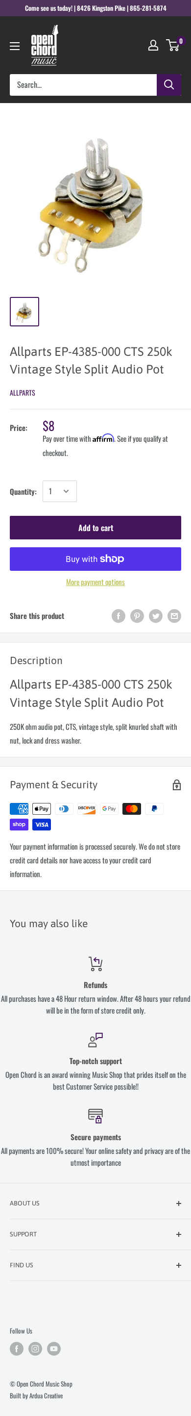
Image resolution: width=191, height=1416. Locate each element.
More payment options (95, 581)
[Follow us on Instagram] (35, 1349)
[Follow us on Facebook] (17, 1349)
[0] (173, 45)
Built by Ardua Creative (36, 1395)
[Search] (169, 85)
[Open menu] (15, 46)
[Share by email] (174, 615)
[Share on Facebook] (118, 615)
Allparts (22, 392)
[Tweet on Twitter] (156, 615)
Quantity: (23, 491)
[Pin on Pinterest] (137, 615)
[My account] (153, 45)
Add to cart (95, 528)
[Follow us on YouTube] (54, 1349)
